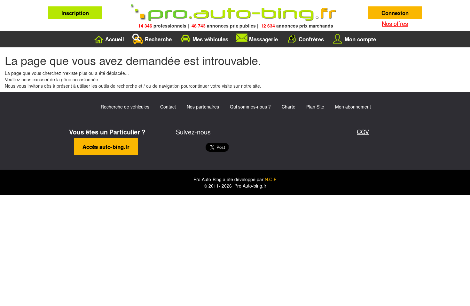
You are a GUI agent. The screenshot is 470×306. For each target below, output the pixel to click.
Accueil (114, 39)
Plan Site (315, 106)
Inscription (75, 13)
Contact (168, 106)
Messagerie (263, 39)
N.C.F (271, 179)
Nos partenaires (203, 106)
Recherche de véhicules (125, 106)
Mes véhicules (210, 39)
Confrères (311, 39)
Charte (288, 106)
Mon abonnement (353, 106)
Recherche (158, 39)
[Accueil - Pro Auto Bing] (235, 12)
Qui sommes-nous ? (250, 106)
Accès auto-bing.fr (105, 146)
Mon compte (360, 39)
